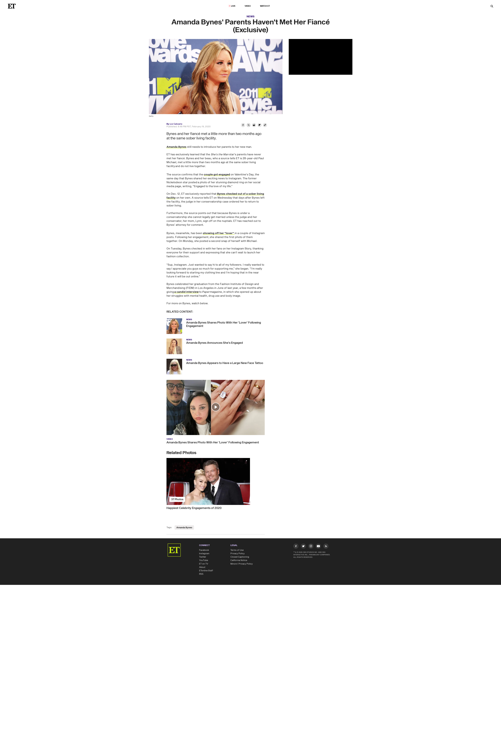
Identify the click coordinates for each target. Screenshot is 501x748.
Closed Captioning (239, 557)
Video (248, 6)
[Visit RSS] (326, 547)
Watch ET (265, 6)
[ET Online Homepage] (12, 6)
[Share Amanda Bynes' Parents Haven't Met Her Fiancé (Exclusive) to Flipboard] (259, 125)
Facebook (204, 550)
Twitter (202, 557)
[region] (320, 57)
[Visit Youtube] (318, 546)
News (251, 17)
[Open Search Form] (492, 6)
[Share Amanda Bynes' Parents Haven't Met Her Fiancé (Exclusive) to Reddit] (254, 125)
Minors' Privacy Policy (241, 563)
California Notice (238, 560)
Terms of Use (237, 550)
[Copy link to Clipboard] (265, 125)
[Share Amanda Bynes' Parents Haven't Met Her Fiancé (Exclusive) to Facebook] (243, 125)
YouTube (203, 560)
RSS (201, 574)
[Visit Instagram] (311, 547)
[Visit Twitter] (303, 547)
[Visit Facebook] (296, 547)
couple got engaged (217, 175)
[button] (215, 407)
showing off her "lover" (219, 233)
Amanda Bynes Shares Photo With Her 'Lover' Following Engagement (212, 442)
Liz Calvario (176, 124)
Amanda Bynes (176, 147)
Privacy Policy (237, 553)
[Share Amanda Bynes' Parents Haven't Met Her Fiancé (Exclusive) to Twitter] (248, 125)
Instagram (204, 553)
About (202, 567)
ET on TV (203, 563)
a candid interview (186, 292)
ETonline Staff (206, 570)
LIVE (233, 6)
